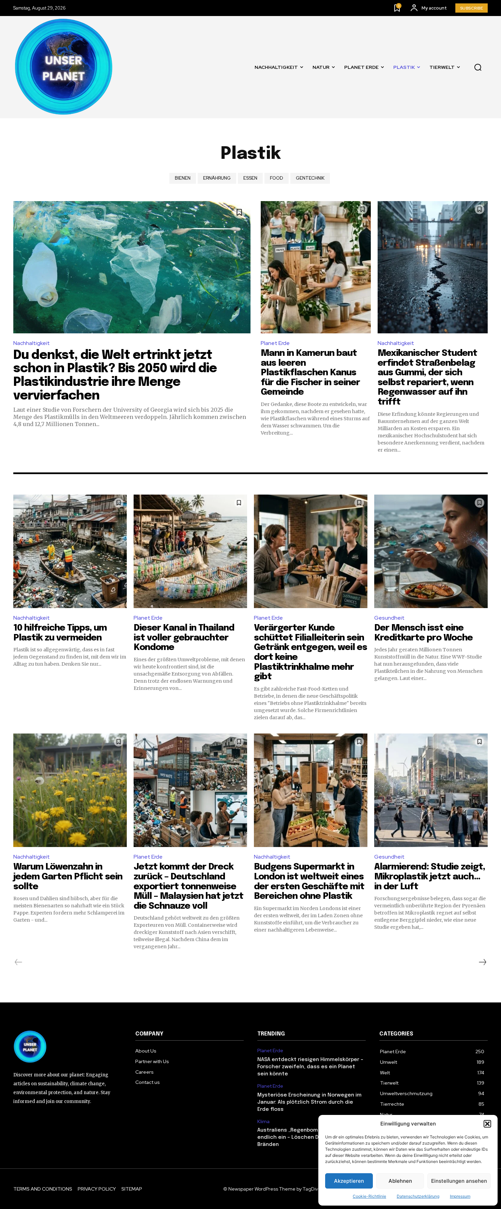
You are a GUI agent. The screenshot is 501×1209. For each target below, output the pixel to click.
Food (276, 178)
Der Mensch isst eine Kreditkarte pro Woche (423, 633)
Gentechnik (310, 178)
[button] (487, 1123)
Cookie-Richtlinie (369, 1196)
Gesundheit (389, 617)
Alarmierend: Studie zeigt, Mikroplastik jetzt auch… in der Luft (429, 876)
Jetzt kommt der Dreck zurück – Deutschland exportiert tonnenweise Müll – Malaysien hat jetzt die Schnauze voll (188, 886)
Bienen (183, 178)
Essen (250, 178)
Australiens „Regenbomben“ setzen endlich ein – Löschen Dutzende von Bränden (304, 1137)
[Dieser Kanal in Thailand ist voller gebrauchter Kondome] (190, 551)
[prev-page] (18, 962)
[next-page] (482, 962)
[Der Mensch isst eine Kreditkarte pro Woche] (431, 551)
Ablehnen (400, 1181)
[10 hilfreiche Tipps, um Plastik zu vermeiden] (70, 551)
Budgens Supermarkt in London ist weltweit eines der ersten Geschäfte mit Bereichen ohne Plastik (309, 881)
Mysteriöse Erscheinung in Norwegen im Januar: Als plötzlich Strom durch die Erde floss (309, 1102)
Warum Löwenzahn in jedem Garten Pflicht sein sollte (67, 876)
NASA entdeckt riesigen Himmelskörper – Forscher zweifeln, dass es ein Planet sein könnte (310, 1067)
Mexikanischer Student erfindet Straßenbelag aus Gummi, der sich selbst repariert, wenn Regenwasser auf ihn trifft (427, 378)
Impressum (460, 1196)
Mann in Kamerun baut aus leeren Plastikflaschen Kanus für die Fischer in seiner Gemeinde (310, 373)
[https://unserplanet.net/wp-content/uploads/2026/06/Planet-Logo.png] (64, 67)
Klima (263, 1121)
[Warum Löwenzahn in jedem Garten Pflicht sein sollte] (70, 790)
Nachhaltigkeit (31, 343)
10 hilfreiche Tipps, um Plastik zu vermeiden (60, 633)
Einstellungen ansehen (459, 1181)
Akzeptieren (349, 1181)
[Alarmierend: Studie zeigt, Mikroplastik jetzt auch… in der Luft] (431, 790)
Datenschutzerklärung (418, 1196)
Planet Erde (275, 343)
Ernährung (217, 178)
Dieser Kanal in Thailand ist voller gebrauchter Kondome (184, 637)
